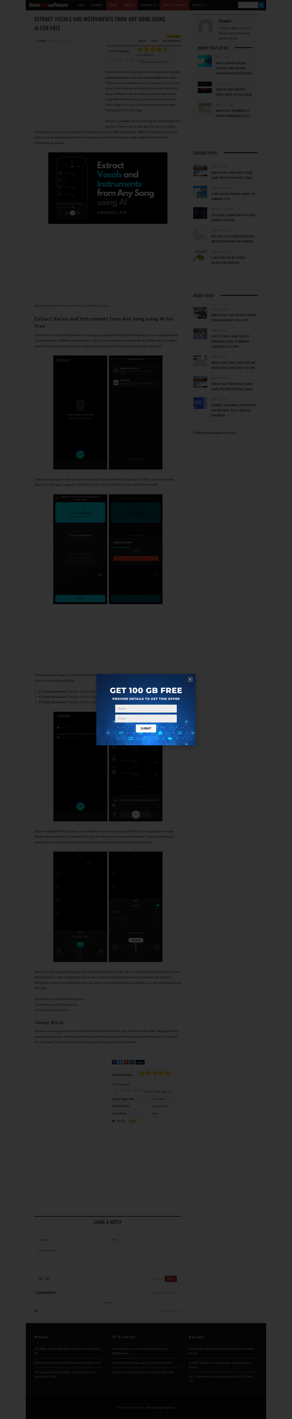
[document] (146, 709)
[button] (190, 679)
